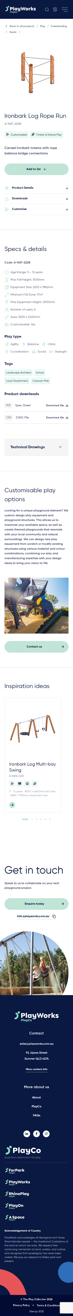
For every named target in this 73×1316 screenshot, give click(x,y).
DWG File (22, 417)
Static (13, 32)
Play (42, 26)
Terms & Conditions (48, 1305)
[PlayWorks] (20, 9)
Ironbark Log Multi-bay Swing (32, 767)
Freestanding (59, 26)
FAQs (36, 1115)
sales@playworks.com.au (37, 1043)
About (36, 1097)
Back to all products (22, 26)
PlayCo (37, 1106)
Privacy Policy (21, 1305)
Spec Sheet (23, 405)
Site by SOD (36, 1311)
